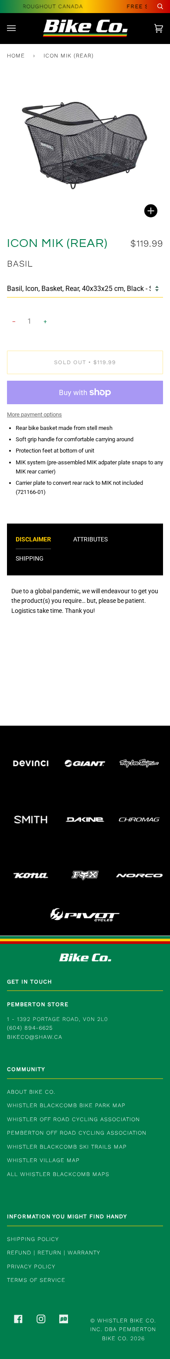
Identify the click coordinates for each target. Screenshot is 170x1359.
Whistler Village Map (43, 1160)
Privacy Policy (31, 1266)
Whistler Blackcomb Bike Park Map (66, 1105)
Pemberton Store (37, 1004)
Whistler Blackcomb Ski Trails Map (67, 1146)
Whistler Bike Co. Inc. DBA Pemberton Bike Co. (123, 1329)
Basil (20, 263)
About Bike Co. (31, 1092)
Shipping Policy (33, 1239)
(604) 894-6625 (30, 1027)
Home (16, 55)
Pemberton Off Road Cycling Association (76, 1132)
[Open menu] (20, 28)
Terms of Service (36, 1280)
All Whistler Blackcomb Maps (58, 1174)
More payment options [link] (34, 414)
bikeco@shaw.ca (34, 1037)
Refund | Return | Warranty (53, 1252)
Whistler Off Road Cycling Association (73, 1119)
